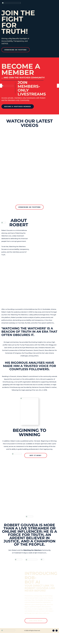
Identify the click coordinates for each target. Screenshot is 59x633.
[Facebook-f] (53, 631)
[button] (1, 86)
